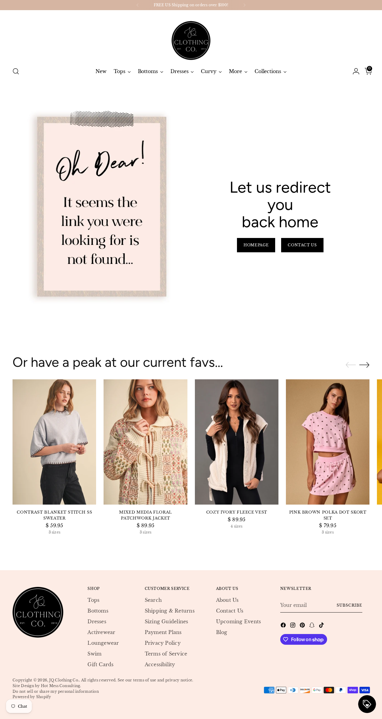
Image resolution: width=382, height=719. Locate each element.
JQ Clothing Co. (64, 680)
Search (153, 600)
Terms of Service (166, 654)
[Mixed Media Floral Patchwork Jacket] (145, 442)
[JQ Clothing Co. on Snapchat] (312, 626)
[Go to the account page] (354, 71)
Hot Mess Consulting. (61, 686)
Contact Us (229, 611)
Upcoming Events (238, 621)
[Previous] (137, 5)
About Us (227, 600)
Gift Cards (100, 664)
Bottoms (97, 611)
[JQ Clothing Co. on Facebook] (283, 626)
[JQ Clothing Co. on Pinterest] (302, 626)
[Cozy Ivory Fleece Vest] (236, 442)
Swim (94, 654)
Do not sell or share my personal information (56, 691)
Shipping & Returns (170, 611)
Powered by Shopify (32, 697)
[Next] (244, 5)
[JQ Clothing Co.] (191, 36)
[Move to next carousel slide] (364, 365)
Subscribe (349, 605)
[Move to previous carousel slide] (351, 365)
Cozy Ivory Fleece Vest (236, 512)
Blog (221, 632)
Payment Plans (163, 632)
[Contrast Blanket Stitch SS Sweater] (54, 442)
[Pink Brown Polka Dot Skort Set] (327, 442)
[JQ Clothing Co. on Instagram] (293, 626)
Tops (93, 600)
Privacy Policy (163, 643)
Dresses (96, 621)
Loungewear (103, 643)
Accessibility (160, 664)
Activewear (101, 632)
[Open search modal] (16, 71)
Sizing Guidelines (166, 621)
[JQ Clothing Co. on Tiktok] (322, 626)
